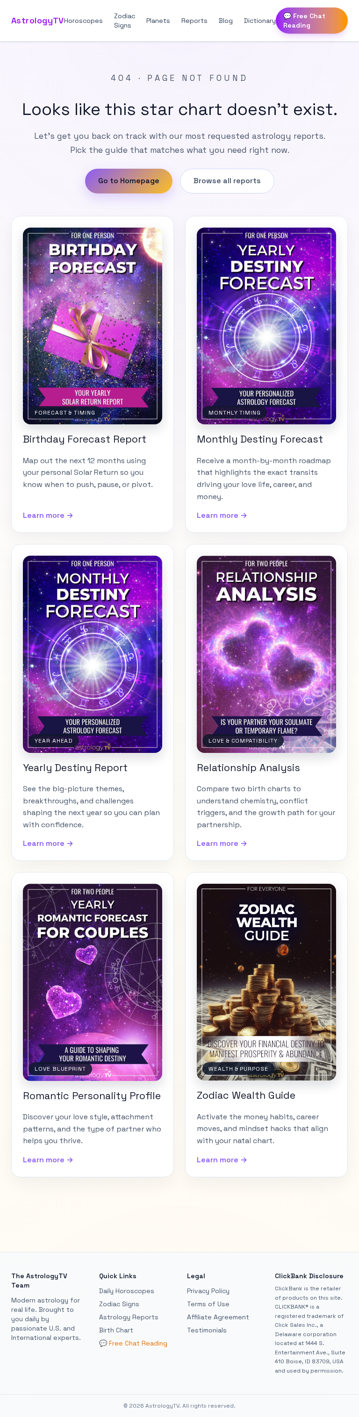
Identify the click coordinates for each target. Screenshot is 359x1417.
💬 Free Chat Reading (304, 20)
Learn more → (48, 515)
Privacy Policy (208, 1291)
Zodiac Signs (124, 20)
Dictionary (260, 20)
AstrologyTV (37, 20)
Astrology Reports (128, 1317)
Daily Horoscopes (126, 1291)
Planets (158, 20)
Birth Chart (116, 1330)
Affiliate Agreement (218, 1317)
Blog (226, 20)
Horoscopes (83, 20)
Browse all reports (227, 181)
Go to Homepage (128, 181)
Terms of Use (208, 1304)
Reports (194, 20)
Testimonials (207, 1330)
